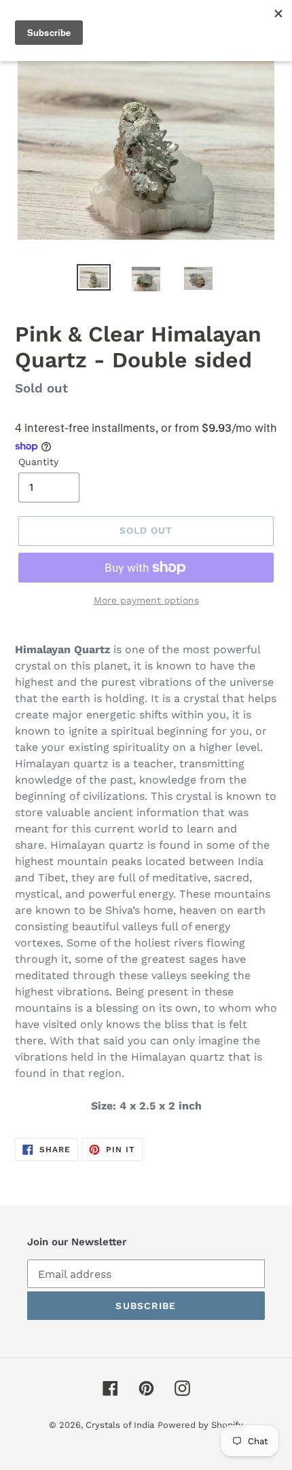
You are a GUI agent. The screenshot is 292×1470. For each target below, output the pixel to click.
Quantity (38, 461)
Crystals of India (120, 1425)
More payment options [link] (146, 600)
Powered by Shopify (200, 1425)
